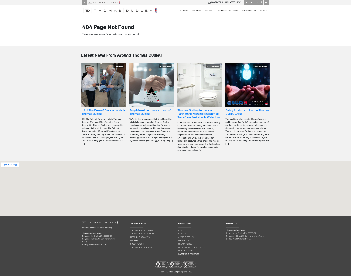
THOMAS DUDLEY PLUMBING (142, 230)
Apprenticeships (185, 237)
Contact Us (183, 241)
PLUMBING (184, 11)
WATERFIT (209, 11)
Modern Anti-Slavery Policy (191, 247)
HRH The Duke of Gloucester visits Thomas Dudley (103, 112)
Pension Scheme (185, 251)
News (180, 230)
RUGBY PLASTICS (249, 11)
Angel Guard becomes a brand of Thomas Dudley (150, 112)
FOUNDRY (197, 11)
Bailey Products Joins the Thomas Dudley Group (247, 112)
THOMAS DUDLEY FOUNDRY (142, 234)
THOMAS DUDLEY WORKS (141, 247)
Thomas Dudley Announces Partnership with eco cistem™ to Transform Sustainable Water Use (198, 114)
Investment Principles (188, 254)
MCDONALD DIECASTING (228, 11)
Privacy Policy (185, 244)
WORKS (263, 11)
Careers (182, 234)
